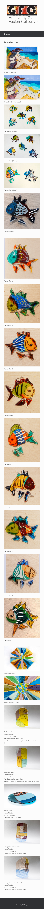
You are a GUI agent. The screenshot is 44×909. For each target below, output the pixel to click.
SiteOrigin (25, 905)
